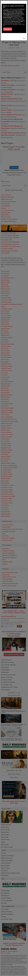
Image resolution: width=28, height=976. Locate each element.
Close (24, 38)
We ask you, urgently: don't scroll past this (13, 6)
